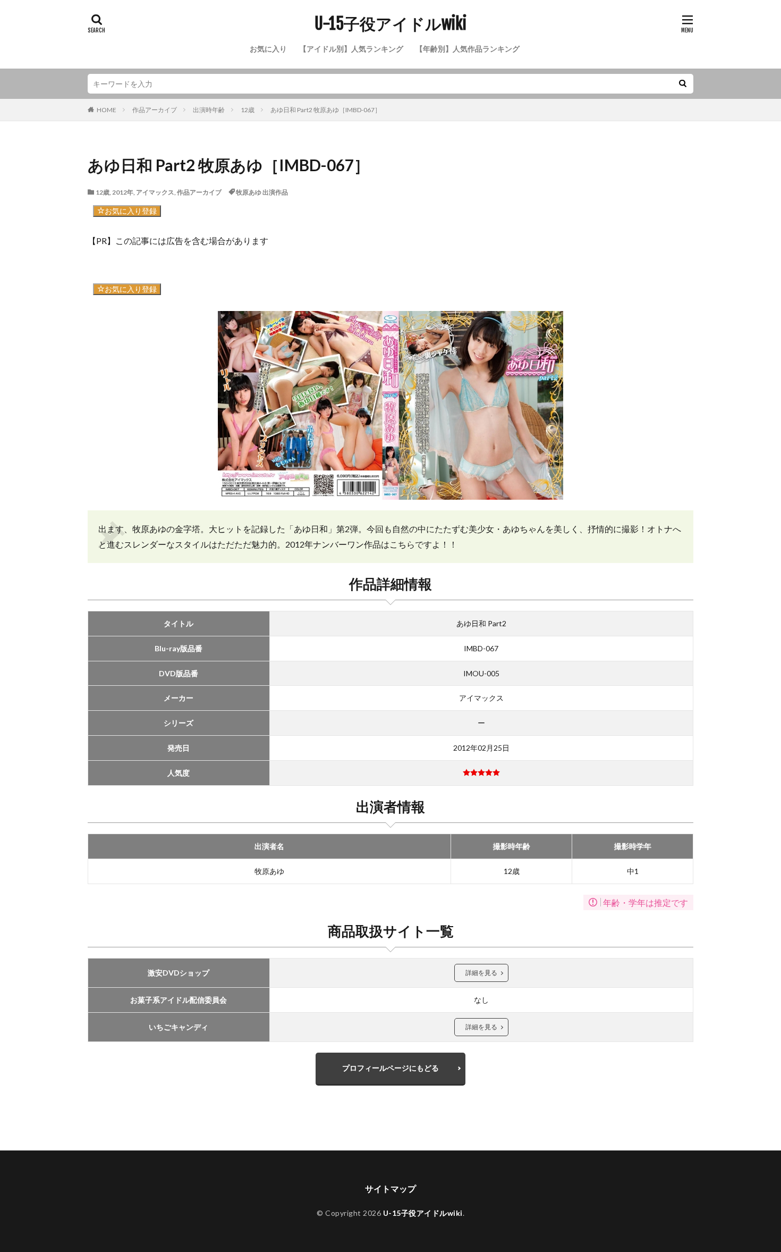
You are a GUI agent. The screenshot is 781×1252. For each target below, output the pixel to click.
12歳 (247, 110)
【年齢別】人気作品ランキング (467, 48)
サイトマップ (390, 1188)
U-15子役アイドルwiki (390, 24)
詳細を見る (481, 973)
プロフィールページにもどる (390, 1067)
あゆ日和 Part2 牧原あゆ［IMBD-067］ (325, 110)
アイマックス (155, 192)
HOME (106, 110)
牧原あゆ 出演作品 (262, 192)
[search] (682, 84)
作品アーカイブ (154, 110)
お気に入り (268, 48)
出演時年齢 (209, 110)
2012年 (122, 192)
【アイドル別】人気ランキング (351, 48)
